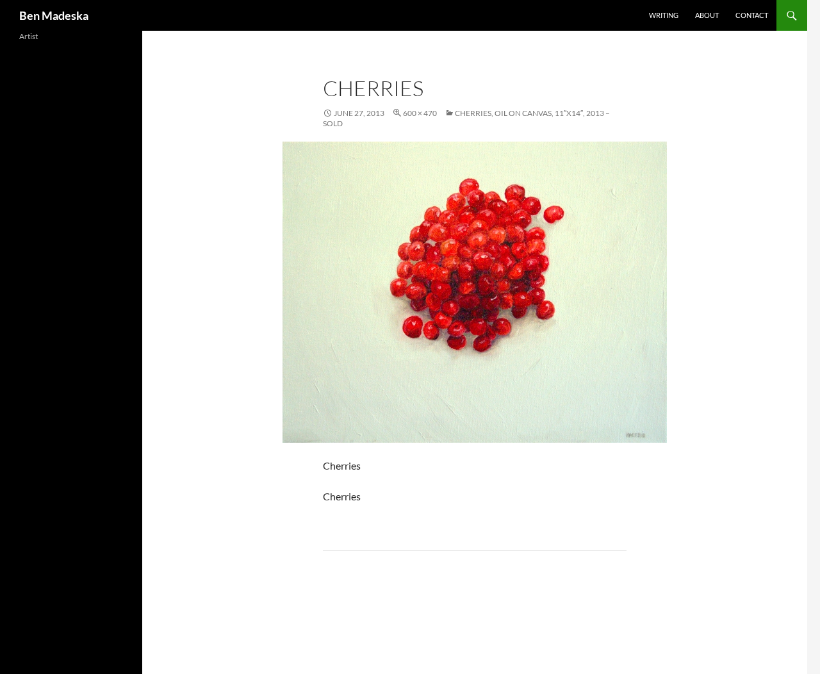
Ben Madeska (53, 15)
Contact (751, 15)
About (707, 15)
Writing (663, 15)
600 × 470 (420, 113)
